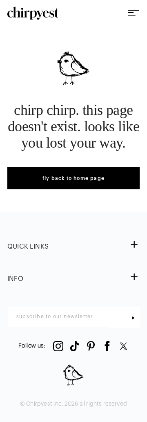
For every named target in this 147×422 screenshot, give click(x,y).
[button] (73, 247)
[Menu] (133, 13)
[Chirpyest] (32, 13)
